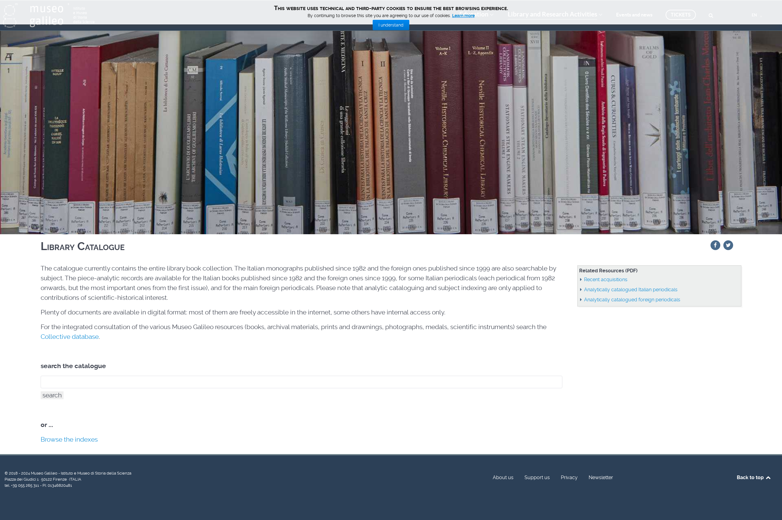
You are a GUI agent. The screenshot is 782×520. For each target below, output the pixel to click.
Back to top (751, 477)
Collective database (70, 336)
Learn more (463, 15)
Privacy (569, 477)
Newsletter (601, 477)
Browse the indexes (69, 439)
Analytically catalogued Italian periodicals (631, 289)
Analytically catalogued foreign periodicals (632, 300)
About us (503, 477)
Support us (537, 477)
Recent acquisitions (605, 279)
